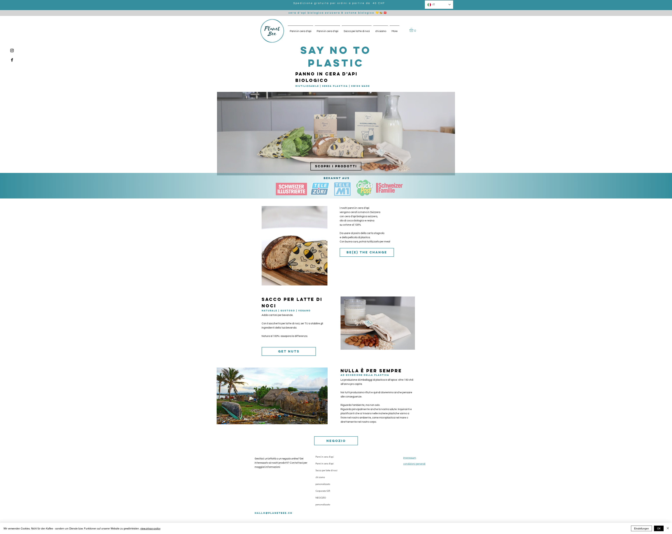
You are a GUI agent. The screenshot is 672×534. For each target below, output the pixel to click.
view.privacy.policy (150, 528)
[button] (413, 30)
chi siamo (320, 477)
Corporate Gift (323, 491)
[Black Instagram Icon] (12, 50)
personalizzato (323, 484)
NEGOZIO (321, 497)
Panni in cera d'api (325, 456)
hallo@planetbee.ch (273, 513)
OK (659, 528)
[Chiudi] (668, 528)
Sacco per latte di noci (326, 470)
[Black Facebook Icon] (12, 60)
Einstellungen (641, 528)
